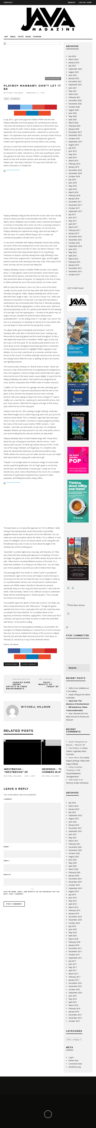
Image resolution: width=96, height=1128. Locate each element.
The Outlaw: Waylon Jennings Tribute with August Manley (78, 760)
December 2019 (75, 132)
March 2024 (73, 59)
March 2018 (73, 192)
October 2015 (74, 274)
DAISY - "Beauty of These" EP (48, 684)
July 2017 (72, 214)
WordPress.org (75, 1067)
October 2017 (74, 208)
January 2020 (74, 129)
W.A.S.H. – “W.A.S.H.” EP (75, 745)
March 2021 (73, 94)
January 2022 (74, 78)
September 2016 (75, 246)
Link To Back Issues (75, 288)
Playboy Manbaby (29, 664)
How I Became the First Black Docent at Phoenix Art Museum (77, 716)
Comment (8, 799)
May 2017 (73, 221)
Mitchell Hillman (13, 93)
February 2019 (74, 164)
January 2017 (74, 233)
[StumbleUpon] (20, 113)
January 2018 (74, 198)
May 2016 (73, 252)
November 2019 (75, 135)
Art (6, 37)
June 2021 (73, 88)
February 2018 (74, 195)
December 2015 (75, 268)
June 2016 (73, 249)
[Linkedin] (32, 113)
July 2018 (72, 179)
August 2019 (74, 145)
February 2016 (74, 262)
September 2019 (75, 141)
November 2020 (75, 104)
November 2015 (75, 271)
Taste (21, 37)
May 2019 (73, 154)
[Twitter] (26, 107)
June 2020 (73, 113)
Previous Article (21, 679)
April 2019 (73, 157)
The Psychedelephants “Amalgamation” (73, 773)
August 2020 (74, 110)
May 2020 (73, 116)
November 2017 (75, 205)
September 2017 (75, 211)
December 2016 (75, 236)
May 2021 (73, 91)
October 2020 (74, 107)
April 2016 (73, 255)
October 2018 (74, 176)
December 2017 (75, 201)
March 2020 (73, 122)
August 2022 (74, 72)
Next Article (45, 679)
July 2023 (72, 65)
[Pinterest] (51, 107)
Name (6, 847)
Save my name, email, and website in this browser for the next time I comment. (32, 893)
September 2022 (75, 69)
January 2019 (74, 167)
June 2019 (73, 151)
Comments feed (75, 1064)
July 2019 (72, 148)
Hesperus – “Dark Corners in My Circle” (57, 770)
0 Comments (15, 98)
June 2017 (73, 217)
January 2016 (74, 265)
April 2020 (73, 119)
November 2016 (75, 240)
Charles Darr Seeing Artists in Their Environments (18, 685)
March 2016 (73, 259)
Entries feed (73, 1060)
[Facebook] (14, 107)
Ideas (13, 37)
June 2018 (73, 183)
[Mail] (44, 113)
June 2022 (73, 75)
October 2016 (74, 243)
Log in (71, 1057)
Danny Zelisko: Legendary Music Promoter (77, 751)
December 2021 (75, 81)
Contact (8, 2)
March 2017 (73, 227)
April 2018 (73, 189)
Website (7, 874)
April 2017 (73, 224)
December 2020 (75, 100)
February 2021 (74, 97)
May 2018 (73, 186)
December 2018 (75, 170)
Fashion (37, 37)
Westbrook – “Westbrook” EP (16, 770)
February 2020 (74, 126)
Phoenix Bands (11, 664)
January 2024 (74, 62)
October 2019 (74, 138)
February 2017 (74, 230)
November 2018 (75, 173)
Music (28, 37)
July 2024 (72, 56)
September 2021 (75, 84)
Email (7, 861)
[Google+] (38, 107)
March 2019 (73, 160)
